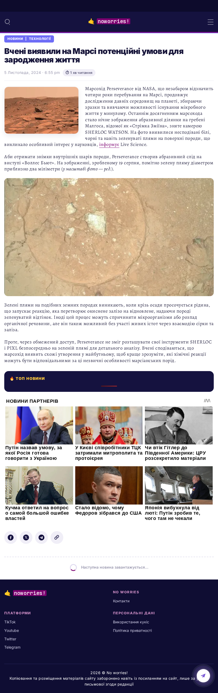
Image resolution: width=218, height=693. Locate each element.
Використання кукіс (131, 622)
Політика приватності (132, 630)
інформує (109, 144)
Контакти (121, 601)
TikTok (10, 622)
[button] (7, 21)
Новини (15, 39)
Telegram (12, 647)
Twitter (10, 639)
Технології (40, 39)
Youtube (11, 630)
